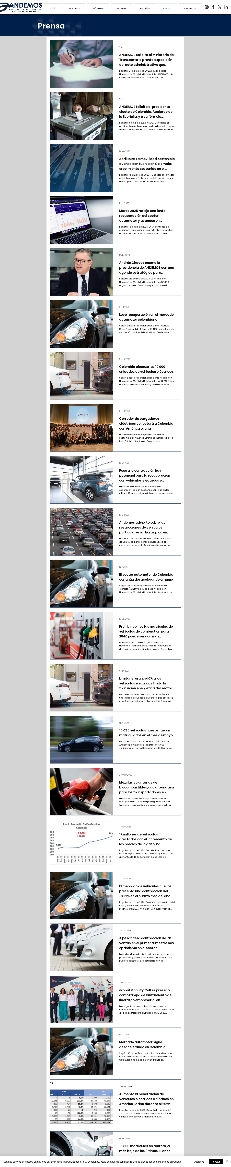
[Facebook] (213, 7)
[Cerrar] (227, 1161)
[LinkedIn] (226, 7)
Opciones (199, 1161)
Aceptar (216, 1161)
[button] (98, 7)
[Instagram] (206, 7)
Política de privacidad (169, 1161)
